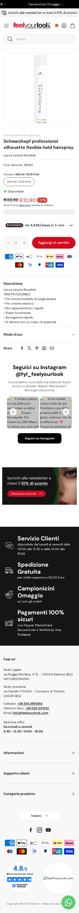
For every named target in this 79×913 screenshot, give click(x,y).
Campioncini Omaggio (38, 4)
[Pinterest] (37, 348)
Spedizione (24, 205)
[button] (39, 39)
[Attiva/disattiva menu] (6, 26)
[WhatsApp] (44, 348)
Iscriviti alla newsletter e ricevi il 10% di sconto (43, 13)
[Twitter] (29, 348)
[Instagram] (39, 830)
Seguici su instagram (39, 438)
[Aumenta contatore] (24, 243)
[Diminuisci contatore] (8, 243)
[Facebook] (22, 348)
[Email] (52, 348)
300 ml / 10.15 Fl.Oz (19, 181)
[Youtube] (48, 830)
